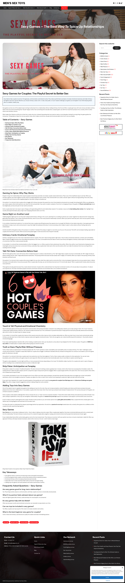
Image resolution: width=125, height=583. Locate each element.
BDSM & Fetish (104, 56)
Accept (107, 577)
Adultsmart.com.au (68, 541)
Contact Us (108, 580)
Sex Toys (102, 88)
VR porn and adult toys (85, 204)
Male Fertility (103, 64)
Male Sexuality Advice (28, 8)
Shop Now (64, 8)
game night (6, 522)
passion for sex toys (57, 404)
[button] (122, 567)
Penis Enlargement (105, 77)
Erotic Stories (103, 58)
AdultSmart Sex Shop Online (20, 580)
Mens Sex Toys (104, 72)
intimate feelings (24, 522)
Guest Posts (103, 61)
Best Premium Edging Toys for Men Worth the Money (107, 563)
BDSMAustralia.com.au (69, 544)
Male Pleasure (104, 66)
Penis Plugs (103, 80)
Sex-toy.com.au (67, 550)
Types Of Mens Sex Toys (14, 8)
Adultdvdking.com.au (68, 559)
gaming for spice (14, 522)
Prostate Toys (103, 82)
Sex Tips (102, 85)
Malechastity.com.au (68, 553)
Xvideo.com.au (67, 556)
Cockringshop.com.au (68, 547)
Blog (51, 8)
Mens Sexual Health (41, 8)
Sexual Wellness (104, 90)
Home (5, 8)
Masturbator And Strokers (107, 69)
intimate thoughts (34, 522)
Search (116, 48)
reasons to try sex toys (51, 396)
